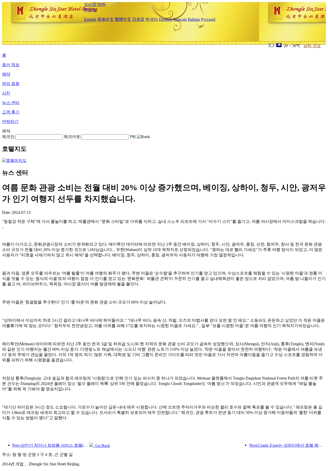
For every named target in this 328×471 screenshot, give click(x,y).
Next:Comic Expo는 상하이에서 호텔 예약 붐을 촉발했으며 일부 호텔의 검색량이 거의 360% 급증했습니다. (287, 445)
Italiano (194, 19)
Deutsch (165, 19)
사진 (6, 93)
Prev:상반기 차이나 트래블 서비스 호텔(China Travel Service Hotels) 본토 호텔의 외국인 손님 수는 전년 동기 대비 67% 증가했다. (50, 445)
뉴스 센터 (10, 102)
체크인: (8, 136)
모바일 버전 (95, 4)
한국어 (90, 10)
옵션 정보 (10, 64)
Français (180, 19)
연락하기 (10, 121)
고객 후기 (10, 112)
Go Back (101, 445)
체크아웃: (72, 136)
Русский (208, 19)
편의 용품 (10, 83)
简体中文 (105, 19)
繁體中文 (123, 19)
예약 (6, 74)
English (90, 19)
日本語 (138, 19)
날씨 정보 (312, 46)
